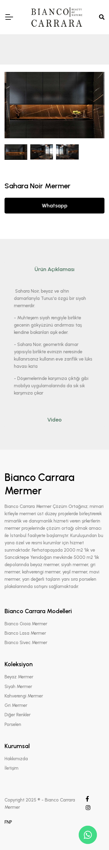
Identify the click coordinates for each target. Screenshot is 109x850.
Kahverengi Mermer (24, 696)
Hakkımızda (16, 758)
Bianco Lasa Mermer (25, 633)
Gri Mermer (16, 705)
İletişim (11, 768)
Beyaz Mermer (19, 677)
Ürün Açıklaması (54, 269)
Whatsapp (55, 205)
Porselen (13, 724)
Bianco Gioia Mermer (26, 624)
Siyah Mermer (18, 686)
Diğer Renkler (18, 714)
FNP (8, 822)
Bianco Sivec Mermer (26, 642)
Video (54, 419)
